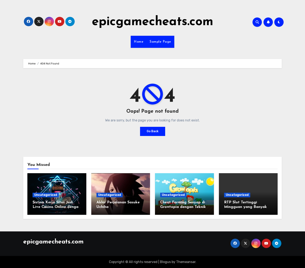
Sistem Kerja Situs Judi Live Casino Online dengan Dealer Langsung (57, 207)
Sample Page (160, 41)
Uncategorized (45, 195)
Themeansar (185, 262)
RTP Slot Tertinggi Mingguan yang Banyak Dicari (245, 207)
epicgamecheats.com (152, 22)
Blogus (165, 262)
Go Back (153, 131)
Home (138, 41)
